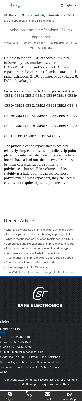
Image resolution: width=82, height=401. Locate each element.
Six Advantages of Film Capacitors (27, 267)
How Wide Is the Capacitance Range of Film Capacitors (40, 272)
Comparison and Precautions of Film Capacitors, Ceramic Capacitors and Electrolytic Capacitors (41, 243)
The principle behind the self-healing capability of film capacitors (41, 234)
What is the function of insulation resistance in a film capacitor (41, 238)
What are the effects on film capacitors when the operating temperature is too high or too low (41, 229)
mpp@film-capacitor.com (27, 351)
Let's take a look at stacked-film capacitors (32, 253)
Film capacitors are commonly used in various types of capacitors (41, 248)
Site (49, 47)
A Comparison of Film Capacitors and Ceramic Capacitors (41, 257)
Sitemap (30, 384)
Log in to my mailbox (55, 384)
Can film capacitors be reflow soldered (30, 262)
